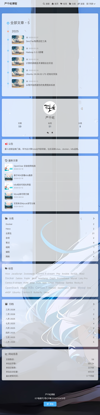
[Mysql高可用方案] (9, 196)
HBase (23, 288)
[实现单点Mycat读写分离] (9, 205)
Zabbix (19, 278)
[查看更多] (93, 218)
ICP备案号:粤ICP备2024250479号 (50, 398)
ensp (32, 282)
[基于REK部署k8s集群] (9, 177)
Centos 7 (41, 287)
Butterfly (38, 292)
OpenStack (12, 287)
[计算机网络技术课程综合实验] (18, 61)
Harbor (52, 287)
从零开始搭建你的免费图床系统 (40, 85)
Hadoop (59, 282)
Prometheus (63, 278)
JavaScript (16, 273)
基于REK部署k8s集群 (23, 175)
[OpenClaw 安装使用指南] (9, 167)
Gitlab (73, 288)
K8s (31, 287)
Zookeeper (29, 273)
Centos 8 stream (45, 273)
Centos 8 (27, 292)
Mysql (81, 287)
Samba (69, 282)
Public (27, 278)
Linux (51, 282)
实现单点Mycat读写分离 (24, 203)
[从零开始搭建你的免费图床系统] (18, 83)
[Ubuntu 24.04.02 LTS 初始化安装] (18, 72)
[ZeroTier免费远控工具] (18, 39)
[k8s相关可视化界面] (9, 186)
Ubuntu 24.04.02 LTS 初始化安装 (41, 74)
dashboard (63, 288)
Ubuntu (16, 292)
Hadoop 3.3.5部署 (34, 52)
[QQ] (52, 132)
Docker (9, 278)
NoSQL (74, 273)
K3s (38, 282)
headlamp (43, 278)
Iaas (44, 282)
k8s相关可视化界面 (22, 184)
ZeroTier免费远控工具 (36, 41)
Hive (7, 273)
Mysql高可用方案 (21, 194)
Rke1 (34, 278)
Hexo (46, 292)
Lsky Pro (83, 278)
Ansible (65, 273)
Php (58, 273)
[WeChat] (48, 132)
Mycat (74, 278)
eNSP (8, 292)
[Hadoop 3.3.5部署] (18, 50)
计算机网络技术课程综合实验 (39, 63)
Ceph (52, 278)
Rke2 (82, 273)
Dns (89, 288)
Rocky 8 (78, 282)
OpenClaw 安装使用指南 (25, 166)
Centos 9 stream (13, 282)
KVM (26, 282)
